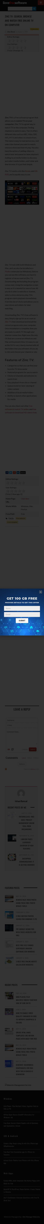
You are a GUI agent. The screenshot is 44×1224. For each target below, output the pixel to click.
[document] (22, 612)
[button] (41, 592)
